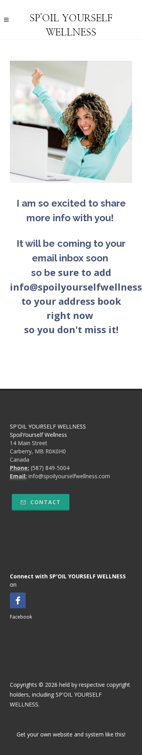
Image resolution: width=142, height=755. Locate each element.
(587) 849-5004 (50, 468)
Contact (44, 502)
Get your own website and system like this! (71, 734)
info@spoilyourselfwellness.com (69, 476)
